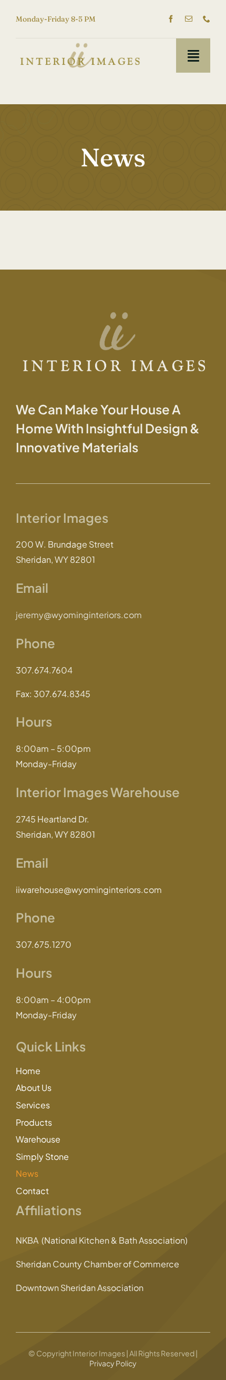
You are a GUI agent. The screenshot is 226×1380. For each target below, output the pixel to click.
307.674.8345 (62, 693)
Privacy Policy (113, 1363)
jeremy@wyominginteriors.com (79, 614)
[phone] (206, 19)
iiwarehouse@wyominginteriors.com (89, 889)
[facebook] (170, 19)
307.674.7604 (44, 670)
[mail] (188, 19)
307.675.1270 (43, 944)
